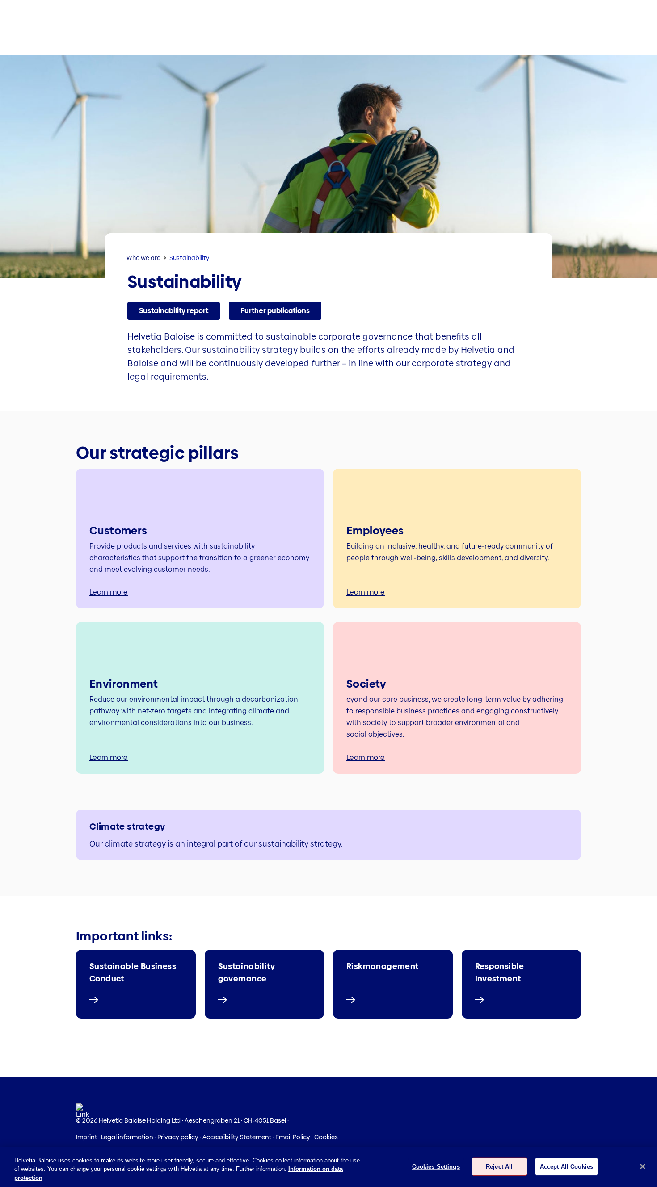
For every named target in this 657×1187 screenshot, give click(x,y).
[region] (328, 1167)
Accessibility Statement (236, 1136)
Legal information (127, 1136)
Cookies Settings (436, 1166)
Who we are (143, 257)
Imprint (86, 1136)
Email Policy (292, 1136)
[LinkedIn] (82, 1113)
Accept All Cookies (566, 1166)
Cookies (326, 1136)
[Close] (643, 1166)
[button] (173, 311)
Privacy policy (177, 1136)
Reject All (499, 1166)
